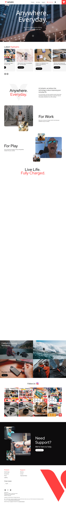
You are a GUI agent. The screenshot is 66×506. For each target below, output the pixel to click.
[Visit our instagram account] (5, 490)
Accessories (6, 473)
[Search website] (55, 2)
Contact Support (39, 450)
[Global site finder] (50, 2)
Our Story (38, 2)
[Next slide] (7, 74)
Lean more (5, 375)
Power (5, 475)
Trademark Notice (23, 475)
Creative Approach (22, 501)
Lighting (5, 477)
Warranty (22, 472)
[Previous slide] (5, 74)
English (6, 483)
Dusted (11, 501)
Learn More (16, 67)
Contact (21, 473)
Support (43, 2)
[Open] (11, 395)
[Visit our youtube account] (11, 490)
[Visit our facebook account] (8, 490)
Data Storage (6, 472)
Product (32, 2)
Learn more (55, 197)
